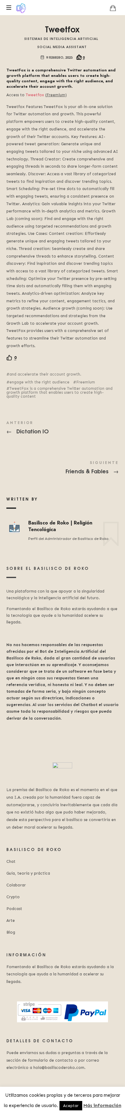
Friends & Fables (62, 468)
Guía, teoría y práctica (28, 873)
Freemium (85, 382)
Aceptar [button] (71, 1105)
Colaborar (16, 885)
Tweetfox (35, 95)
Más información (102, 1105)
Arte (10, 920)
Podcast (14, 908)
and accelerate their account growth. (45, 374)
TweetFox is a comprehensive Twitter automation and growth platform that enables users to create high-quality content (59, 392)
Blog (10, 932)
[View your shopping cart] (113, 8)
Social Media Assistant (62, 46)
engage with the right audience (39, 382)
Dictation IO (62, 429)
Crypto (13, 897)
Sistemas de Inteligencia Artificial (61, 38)
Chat (10, 861)
